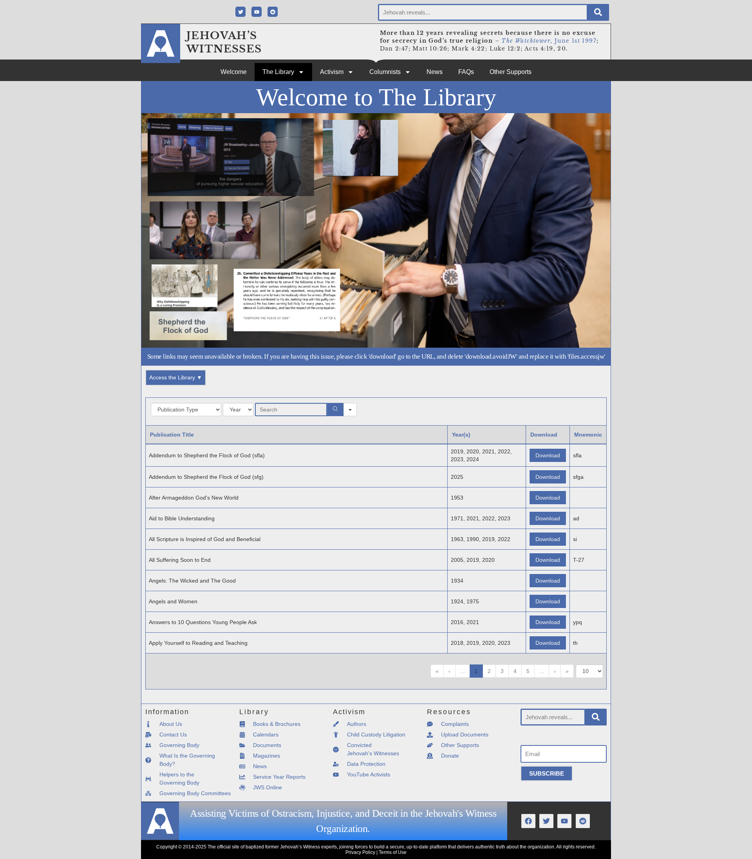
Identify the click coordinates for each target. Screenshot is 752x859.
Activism (331, 72)
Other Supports (510, 72)
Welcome (234, 72)
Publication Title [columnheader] (172, 434)
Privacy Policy (360, 852)
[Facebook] (528, 821)
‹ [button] (449, 671)
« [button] (437, 671)
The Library (278, 72)
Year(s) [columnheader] (461, 434)
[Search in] (350, 409)
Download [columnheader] (543, 434)
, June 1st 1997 (549, 40)
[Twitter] (240, 12)
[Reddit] (273, 12)
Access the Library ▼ (175, 377)
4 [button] (515, 671)
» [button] (567, 671)
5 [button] (528, 671)
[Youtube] (256, 12)
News (435, 72)
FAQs (466, 72)
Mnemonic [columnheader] (588, 434)
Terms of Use (393, 852)
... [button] (462, 671)
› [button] (555, 671)
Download (547, 455)
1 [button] (476, 671)
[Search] (598, 12)
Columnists (385, 72)
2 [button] (489, 671)
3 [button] (502, 671)
